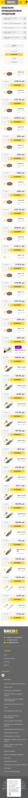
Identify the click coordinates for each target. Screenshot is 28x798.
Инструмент (7, 758)
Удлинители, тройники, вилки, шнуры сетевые (15, 740)
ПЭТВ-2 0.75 (21, 163)
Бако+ (5, 655)
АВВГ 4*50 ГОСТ (21, 459)
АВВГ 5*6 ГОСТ (21, 569)
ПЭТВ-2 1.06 (21, 273)
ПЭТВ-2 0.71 (21, 145)
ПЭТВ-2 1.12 (21, 292)
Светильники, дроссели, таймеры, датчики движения (14, 700)
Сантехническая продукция (12, 771)
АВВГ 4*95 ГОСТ (22, 514)
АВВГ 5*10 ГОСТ (21, 532)
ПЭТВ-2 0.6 (21, 90)
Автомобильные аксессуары (12, 736)
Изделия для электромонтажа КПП (14, 704)
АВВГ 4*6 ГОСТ (21, 477)
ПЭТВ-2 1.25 (21, 328)
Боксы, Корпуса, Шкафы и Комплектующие (11, 716)
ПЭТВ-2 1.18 (21, 310)
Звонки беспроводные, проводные (14, 754)
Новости (6, 665)
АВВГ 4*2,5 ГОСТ (21, 385)
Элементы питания (9, 751)
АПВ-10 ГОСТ (21, 587)
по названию (14, 54)
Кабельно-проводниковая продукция (14, 684)
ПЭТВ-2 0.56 (21, 72)
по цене (14, 58)
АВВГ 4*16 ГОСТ (21, 367)
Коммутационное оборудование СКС (14, 729)
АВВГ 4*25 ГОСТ (22, 404)
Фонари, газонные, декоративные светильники (13, 745)
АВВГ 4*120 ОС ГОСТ (20, 350)
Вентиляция (7, 768)
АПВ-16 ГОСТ (21, 605)
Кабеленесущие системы (11, 732)
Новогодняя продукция (10, 761)
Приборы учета (8, 687)
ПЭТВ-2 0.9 (21, 218)
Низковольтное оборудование (12, 690)
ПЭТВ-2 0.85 (21, 200)
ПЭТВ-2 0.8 (21, 182)
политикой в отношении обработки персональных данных (13, 784)
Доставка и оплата (9, 658)
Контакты (6, 662)
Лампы (6, 707)
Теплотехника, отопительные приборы (15, 765)
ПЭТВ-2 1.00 (21, 255)
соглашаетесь (11, 787)
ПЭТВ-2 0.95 (21, 237)
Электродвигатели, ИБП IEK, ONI (13, 711)
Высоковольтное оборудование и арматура (13, 725)
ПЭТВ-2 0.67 (21, 127)
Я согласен (10, 793)
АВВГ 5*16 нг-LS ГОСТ (21, 550)
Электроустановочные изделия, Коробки (13, 694)
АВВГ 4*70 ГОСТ (21, 495)
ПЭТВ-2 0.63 (21, 108)
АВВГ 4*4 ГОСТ (21, 440)
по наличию (14, 62)
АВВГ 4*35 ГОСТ (22, 422)
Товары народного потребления (13, 721)
